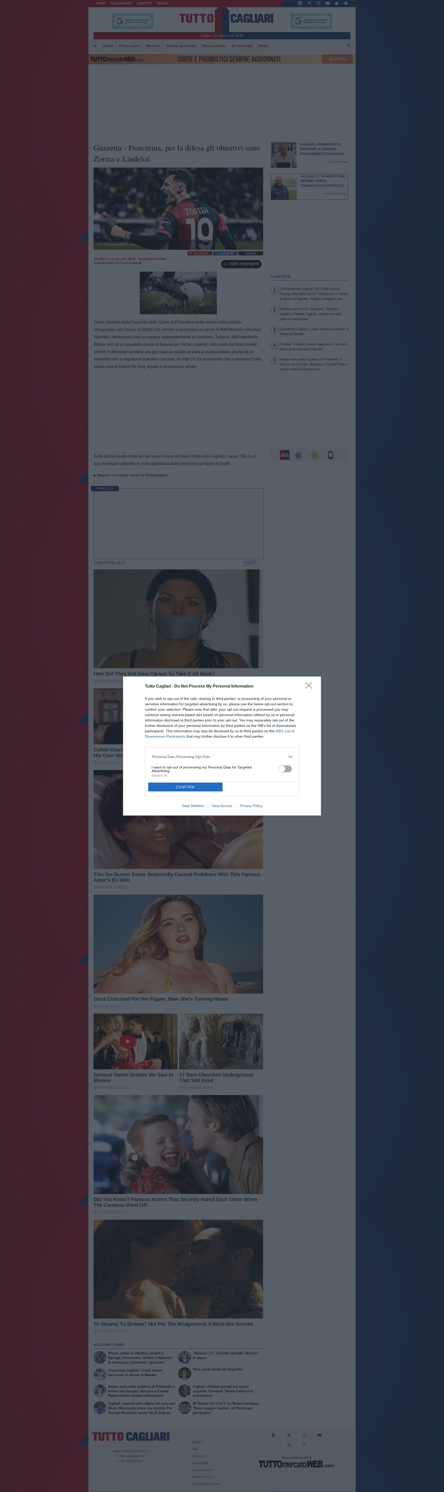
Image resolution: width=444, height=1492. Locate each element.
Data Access (222, 806)
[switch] (285, 768)
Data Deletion (193, 806)
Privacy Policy (251, 806)
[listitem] (222, 756)
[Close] (310, 687)
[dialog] (222, 746)
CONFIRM (185, 787)
